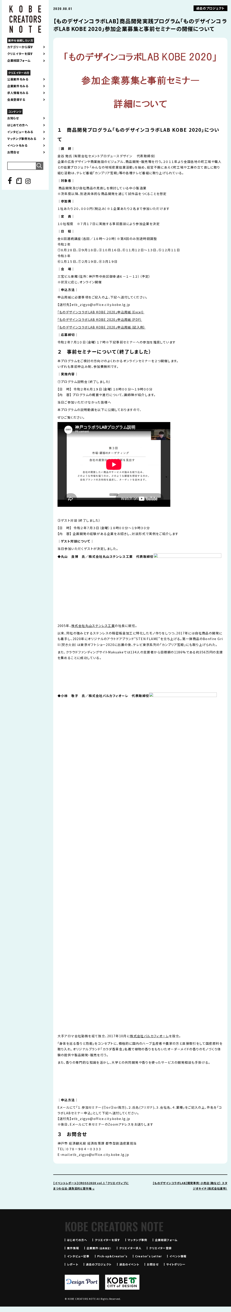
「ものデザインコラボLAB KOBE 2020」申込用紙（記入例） (102, 327)
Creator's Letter (148, 1256)
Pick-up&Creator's (112, 1256)
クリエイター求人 (130, 1248)
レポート (72, 1264)
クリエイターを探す (20, 54)
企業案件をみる (17, 86)
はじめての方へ (17, 125)
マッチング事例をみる (21, 139)
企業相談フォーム (18, 61)
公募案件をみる (17, 79)
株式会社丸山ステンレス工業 (93, 625)
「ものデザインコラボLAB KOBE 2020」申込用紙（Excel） (101, 312)
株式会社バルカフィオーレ (149, 1036)
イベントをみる (17, 145)
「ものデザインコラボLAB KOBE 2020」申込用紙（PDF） (100, 319)
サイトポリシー (175, 1264)
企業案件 (99, 1248)
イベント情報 (177, 1256)
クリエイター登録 (160, 1248)
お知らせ (13, 118)
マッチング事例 (137, 1240)
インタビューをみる (20, 132)
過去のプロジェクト (99, 1264)
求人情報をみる (17, 93)
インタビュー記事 (78, 1256)
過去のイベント (129, 1264)
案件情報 (73, 1248)
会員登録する (16, 100)
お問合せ (13, 152)
